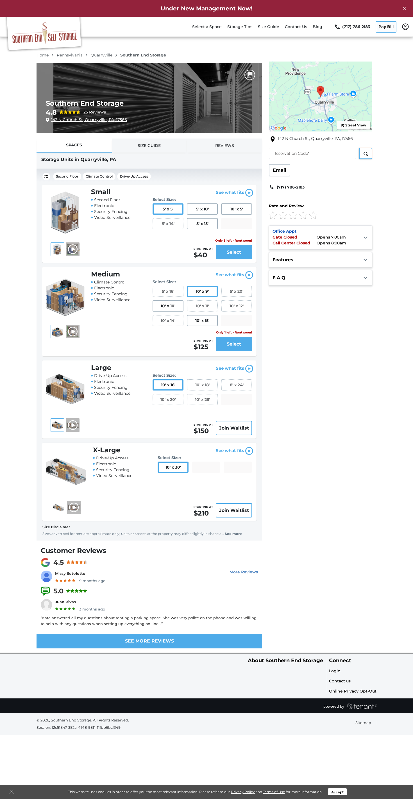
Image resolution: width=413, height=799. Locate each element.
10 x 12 (237, 305)
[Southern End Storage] (43, 34)
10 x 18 (202, 384)
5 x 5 (168, 209)
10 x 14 (168, 320)
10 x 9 (202, 291)
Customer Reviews (73, 550)
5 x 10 (202, 209)
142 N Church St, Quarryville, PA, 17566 (89, 119)
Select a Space (207, 26)
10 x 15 (202, 320)
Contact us (340, 681)
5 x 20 (236, 291)
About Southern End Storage (285, 661)
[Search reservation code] (365, 153)
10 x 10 (168, 305)
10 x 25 (202, 399)
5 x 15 (202, 223)
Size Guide (268, 26)
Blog (317, 26)
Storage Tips (239, 26)
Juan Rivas (65, 602)
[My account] (405, 26)
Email (279, 170)
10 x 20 (168, 399)
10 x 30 (173, 467)
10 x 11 (202, 305)
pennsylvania (70, 55)
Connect (340, 661)
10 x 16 (168, 384)
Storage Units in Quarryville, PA (78, 159)
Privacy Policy (243, 792)
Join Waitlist (234, 428)
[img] (311, 215)
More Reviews (244, 572)
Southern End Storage (85, 103)
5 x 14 (168, 223)
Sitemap (363, 722)
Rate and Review (286, 205)
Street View (355, 125)
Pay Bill (386, 26)
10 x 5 (236, 209)
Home (43, 55)
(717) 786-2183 (291, 187)
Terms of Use (274, 792)
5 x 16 (168, 291)
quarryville (102, 55)
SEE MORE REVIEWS (149, 641)
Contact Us (296, 26)
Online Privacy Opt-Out (352, 691)
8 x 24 (237, 384)
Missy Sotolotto (70, 573)
